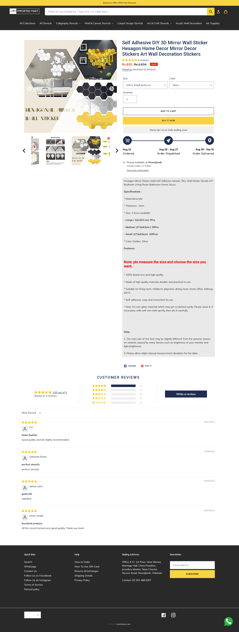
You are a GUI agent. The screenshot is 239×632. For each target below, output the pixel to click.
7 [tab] (73, 178)
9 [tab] (83, 178)
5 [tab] (62, 178)
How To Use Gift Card (87, 566)
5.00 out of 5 (60, 392)
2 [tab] (47, 178)
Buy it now (168, 120)
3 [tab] (52, 178)
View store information (138, 170)
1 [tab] (41, 178)
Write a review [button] (186, 394)
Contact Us (30, 571)
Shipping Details (84, 575)
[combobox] (130, 11)
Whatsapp (30, 566)
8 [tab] (78, 178)
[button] (130, 60)
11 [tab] (94, 178)
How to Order (82, 562)
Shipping (127, 69)
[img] (29, 422)
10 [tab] (89, 178)
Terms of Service (33, 584)
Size (125, 78)
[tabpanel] (86, 150)
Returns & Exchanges (87, 571)
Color (172, 78)
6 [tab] (68, 178)
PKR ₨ (31, 614)
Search (28, 562)
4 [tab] (57, 178)
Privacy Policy (82, 580)
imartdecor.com (124, 624)
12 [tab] (99, 178)
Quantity (128, 92)
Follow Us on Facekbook (37, 575)
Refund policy (31, 589)
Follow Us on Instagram (37, 580)
